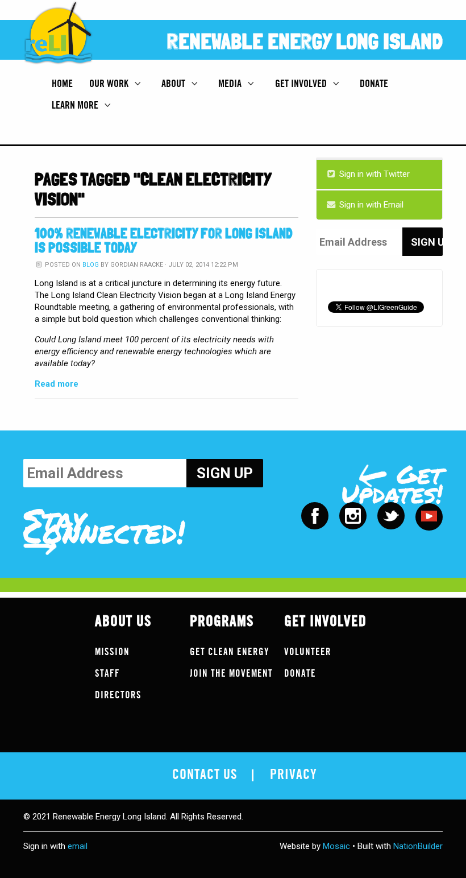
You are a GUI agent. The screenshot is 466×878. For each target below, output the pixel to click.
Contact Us (205, 775)
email (78, 846)
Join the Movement (231, 673)
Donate (374, 83)
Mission (112, 652)
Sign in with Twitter (373, 174)
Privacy (293, 775)
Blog (90, 264)
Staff (107, 673)
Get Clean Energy (229, 652)
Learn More (76, 105)
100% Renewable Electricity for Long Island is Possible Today (164, 240)
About (174, 83)
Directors (118, 695)
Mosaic (336, 846)
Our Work (110, 83)
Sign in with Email (370, 205)
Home (62, 83)
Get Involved (302, 83)
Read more (56, 384)
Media (231, 83)
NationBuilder (418, 846)
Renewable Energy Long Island (305, 41)
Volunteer (307, 652)
